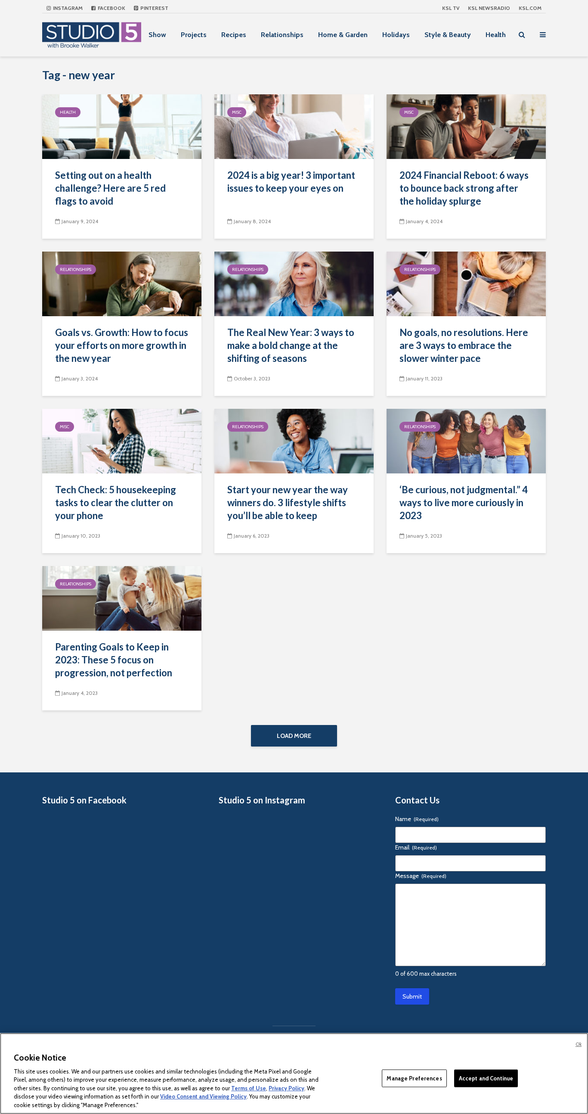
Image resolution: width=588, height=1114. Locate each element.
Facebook (110, 8)
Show (157, 35)
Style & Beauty (447, 35)
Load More (294, 736)
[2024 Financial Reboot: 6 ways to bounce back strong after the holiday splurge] (466, 126)
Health (496, 35)
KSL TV (450, 8)
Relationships (282, 35)
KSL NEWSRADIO (489, 8)
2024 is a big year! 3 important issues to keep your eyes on (291, 181)
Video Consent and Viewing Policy (203, 1096)
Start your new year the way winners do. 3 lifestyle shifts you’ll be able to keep (287, 502)
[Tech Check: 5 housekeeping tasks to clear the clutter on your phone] (121, 440)
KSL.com (530, 8)
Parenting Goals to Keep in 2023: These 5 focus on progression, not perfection (113, 659)
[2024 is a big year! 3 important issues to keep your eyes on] (294, 126)
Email (416, 847)
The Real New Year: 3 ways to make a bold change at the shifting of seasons (290, 345)
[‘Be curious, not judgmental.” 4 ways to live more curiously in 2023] (466, 440)
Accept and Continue (486, 1077)
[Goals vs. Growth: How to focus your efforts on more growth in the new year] (121, 283)
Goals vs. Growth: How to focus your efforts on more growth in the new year (121, 345)
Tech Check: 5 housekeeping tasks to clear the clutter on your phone (115, 502)
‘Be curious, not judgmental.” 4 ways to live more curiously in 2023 (463, 502)
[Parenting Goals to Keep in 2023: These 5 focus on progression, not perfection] (121, 598)
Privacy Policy (286, 1088)
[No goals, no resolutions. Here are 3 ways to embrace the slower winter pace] (466, 283)
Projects (194, 35)
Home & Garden (343, 35)
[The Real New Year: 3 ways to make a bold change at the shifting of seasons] (294, 283)
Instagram (67, 8)
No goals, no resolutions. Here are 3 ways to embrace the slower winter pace (463, 345)
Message (420, 876)
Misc (236, 112)
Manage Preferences (414, 1077)
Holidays (396, 35)
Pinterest (153, 8)
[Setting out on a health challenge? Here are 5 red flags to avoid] (121, 126)
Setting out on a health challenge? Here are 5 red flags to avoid (110, 188)
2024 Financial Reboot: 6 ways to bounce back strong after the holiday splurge (464, 188)
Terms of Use (248, 1088)
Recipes (233, 35)
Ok (579, 1044)
